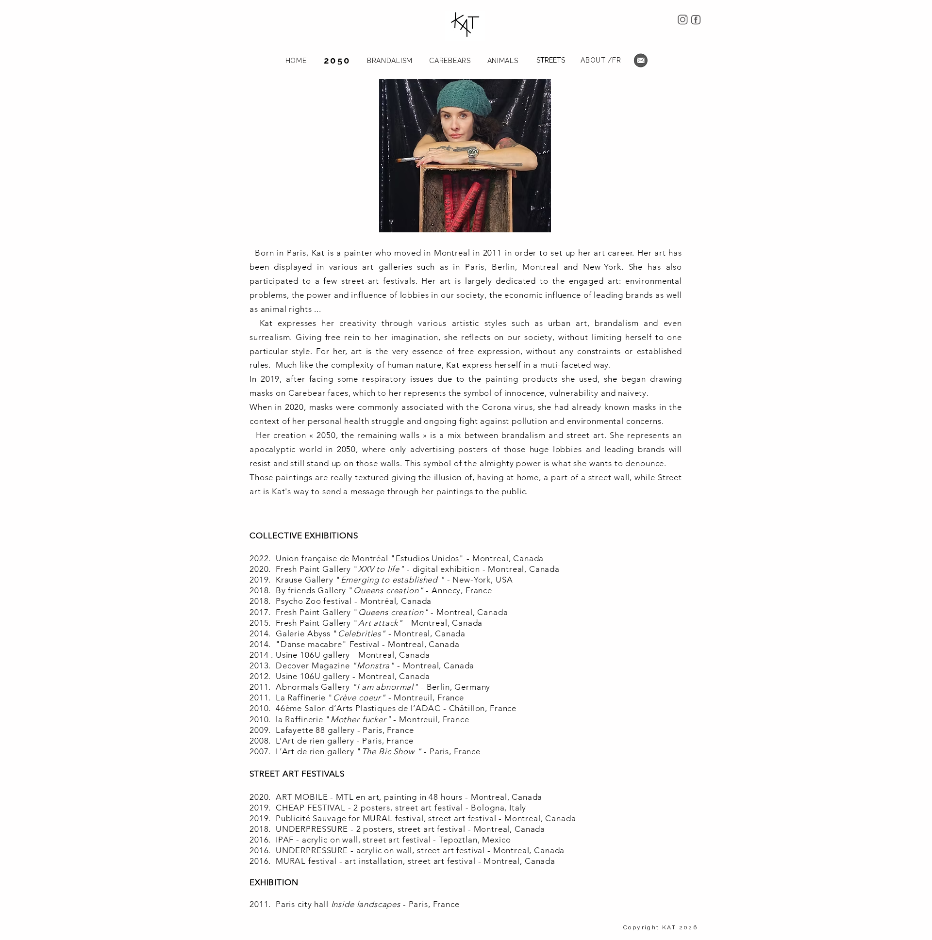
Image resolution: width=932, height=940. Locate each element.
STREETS (550, 60)
